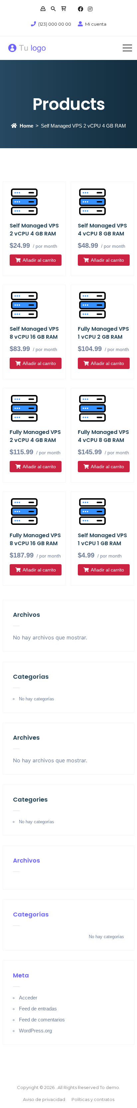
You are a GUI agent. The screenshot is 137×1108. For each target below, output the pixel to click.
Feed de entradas (38, 1008)
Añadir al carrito (39, 260)
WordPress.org (35, 1030)
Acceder (28, 997)
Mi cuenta (95, 24)
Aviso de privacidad (44, 1099)
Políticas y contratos (92, 1099)
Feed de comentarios (42, 1019)
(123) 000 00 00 (54, 24)
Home (26, 126)
